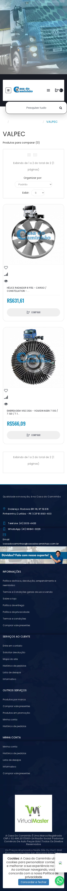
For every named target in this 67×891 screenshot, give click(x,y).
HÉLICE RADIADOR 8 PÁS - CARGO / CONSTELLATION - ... (26, 289)
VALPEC (52, 122)
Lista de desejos (12, 672)
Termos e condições (14, 618)
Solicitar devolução (14, 652)
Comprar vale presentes (16, 625)
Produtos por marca (25, 122)
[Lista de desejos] (6, 267)
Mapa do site (10, 659)
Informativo (9, 679)
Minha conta (10, 719)
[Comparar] (6, 274)
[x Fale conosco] (59, 880)
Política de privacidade (16, 612)
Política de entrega (13, 605)
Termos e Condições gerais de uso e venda (27, 592)
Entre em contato (12, 645)
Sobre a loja (9, 598)
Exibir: (25, 193)
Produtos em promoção (16, 712)
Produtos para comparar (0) (21, 142)
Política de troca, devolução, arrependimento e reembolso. (29, 583)
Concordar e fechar (34, 882)
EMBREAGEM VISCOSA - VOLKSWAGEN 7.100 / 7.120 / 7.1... (32, 412)
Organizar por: (33, 178)
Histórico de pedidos (14, 665)
